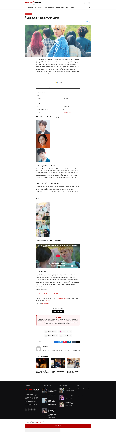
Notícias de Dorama (59, 7)
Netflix (39, 7)
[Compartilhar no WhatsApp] (82, 22)
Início (26, 10)
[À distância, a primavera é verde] (58, 41)
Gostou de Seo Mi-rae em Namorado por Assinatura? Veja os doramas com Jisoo (69, 396)
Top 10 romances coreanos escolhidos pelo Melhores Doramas (69, 403)
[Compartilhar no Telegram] (86, 22)
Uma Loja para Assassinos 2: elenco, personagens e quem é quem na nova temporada (52, 391)
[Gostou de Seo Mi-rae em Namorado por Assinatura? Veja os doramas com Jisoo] (62, 397)
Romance (65, 112)
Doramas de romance (81, 392)
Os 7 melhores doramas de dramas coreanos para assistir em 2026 (57, 371)
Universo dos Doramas (48, 7)
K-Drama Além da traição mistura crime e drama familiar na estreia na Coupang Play (42, 372)
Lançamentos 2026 (31, 7)
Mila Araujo (45, 346)
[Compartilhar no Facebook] (84, 22)
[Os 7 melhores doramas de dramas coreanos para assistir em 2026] (58, 363)
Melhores (72, 7)
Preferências (76, 430)
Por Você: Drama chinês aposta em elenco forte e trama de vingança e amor (73, 371)
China (67, 7)
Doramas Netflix (45, 303)
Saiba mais (39, 422)
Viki (64, 95)
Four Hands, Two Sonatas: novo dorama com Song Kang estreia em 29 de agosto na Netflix (52, 401)
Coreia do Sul (28, 14)
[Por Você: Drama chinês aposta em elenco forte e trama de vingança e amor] (73, 363)
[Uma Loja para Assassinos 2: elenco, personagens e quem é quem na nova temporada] (44, 390)
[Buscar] (89, 7)
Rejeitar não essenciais (42, 429)
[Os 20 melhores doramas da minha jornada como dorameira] (62, 390)
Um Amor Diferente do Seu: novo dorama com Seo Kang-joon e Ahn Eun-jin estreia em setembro (52, 412)
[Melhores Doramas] (33, 3)
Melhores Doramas (62, 298)
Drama (69, 112)
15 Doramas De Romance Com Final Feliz (48, 294)
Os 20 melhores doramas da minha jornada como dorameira (69, 389)
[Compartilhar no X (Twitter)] (88, 22)
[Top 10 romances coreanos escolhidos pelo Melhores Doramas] (62, 404)
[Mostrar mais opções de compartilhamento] (90, 22)
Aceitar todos (58, 425)
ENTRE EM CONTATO (58, 311)
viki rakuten (47, 300)
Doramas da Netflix (80, 393)
